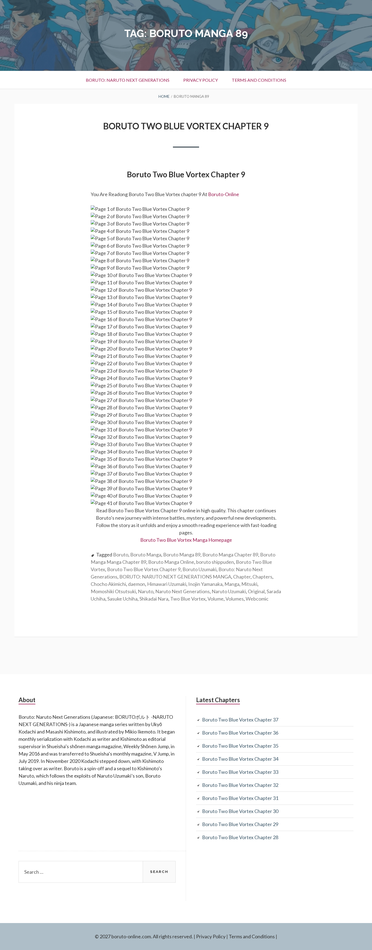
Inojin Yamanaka (205, 584)
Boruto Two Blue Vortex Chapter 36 (240, 733)
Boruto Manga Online (171, 562)
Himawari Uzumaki (166, 584)
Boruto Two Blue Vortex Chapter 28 (240, 837)
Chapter (242, 577)
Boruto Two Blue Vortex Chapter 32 (240, 785)
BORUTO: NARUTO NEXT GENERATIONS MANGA (175, 577)
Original (256, 591)
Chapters (262, 577)
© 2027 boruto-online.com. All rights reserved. (144, 936)
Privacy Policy (200, 80)
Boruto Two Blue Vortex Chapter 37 (240, 720)
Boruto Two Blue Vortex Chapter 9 (186, 126)
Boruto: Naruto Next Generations (127, 80)
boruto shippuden (215, 562)
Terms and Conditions (259, 80)
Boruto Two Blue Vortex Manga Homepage (186, 540)
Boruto (120, 555)
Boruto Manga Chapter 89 (230, 555)
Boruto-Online (224, 194)
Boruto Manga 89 (181, 555)
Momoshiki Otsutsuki (113, 591)
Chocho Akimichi (108, 584)
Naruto (145, 591)
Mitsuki (249, 584)
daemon (136, 584)
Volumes (234, 599)
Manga (231, 584)
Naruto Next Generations (182, 591)
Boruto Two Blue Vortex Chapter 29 (240, 824)
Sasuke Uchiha (122, 599)
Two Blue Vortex (188, 599)
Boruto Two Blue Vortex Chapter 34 (240, 759)
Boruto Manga (145, 555)
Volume (216, 599)
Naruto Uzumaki (229, 591)
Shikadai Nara (153, 599)
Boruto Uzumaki (199, 569)
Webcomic (257, 599)
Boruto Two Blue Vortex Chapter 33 (240, 772)
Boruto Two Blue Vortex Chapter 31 (240, 798)
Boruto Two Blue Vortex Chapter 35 (240, 746)
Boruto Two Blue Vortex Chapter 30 (240, 811)
